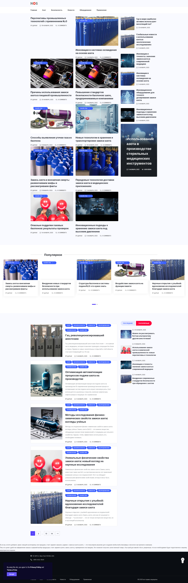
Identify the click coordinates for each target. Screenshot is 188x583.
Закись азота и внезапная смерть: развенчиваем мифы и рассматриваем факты (50, 182)
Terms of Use (12, 570)
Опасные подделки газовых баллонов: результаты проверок (50, 227)
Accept (11, 574)
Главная (34, 10)
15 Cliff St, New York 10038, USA (43, 556)
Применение (102, 10)
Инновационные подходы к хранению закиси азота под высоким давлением (92, 228)
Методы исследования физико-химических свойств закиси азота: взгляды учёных (86, 418)
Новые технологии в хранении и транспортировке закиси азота (94, 139)
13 (46, 533)
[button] (94, 304)
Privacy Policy (35, 567)
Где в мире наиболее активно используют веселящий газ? (146, 21)
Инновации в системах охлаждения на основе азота (143, 77)
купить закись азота (67, 548)
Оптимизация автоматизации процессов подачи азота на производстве (83, 375)
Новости (71, 10)
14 (52, 533)
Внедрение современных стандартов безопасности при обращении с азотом (143, 380)
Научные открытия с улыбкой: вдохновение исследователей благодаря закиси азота (166, 286)
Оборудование (85, 10)
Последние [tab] (128, 323)
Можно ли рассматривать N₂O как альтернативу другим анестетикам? (143, 335)
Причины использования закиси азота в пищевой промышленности (51, 94)
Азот (44, 10)
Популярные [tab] (143, 323)
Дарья (35, 25)
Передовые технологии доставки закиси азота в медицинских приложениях (95, 182)
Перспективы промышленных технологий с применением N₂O (49, 20)
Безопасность (56, 10)
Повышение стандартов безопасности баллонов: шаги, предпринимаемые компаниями (94, 95)
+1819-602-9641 (38, 560)
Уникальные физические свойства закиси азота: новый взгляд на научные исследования (87, 461)
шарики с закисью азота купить (73, 545)
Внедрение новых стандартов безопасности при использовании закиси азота (56, 286)
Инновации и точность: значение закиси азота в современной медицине (145, 58)
